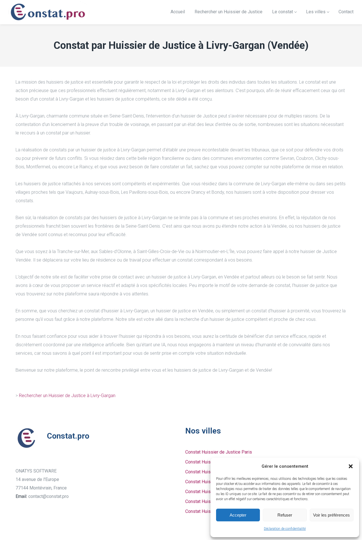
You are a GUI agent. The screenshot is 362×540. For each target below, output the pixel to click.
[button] (351, 466)
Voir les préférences (331, 515)
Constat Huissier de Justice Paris (218, 452)
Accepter (238, 515)
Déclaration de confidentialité (285, 529)
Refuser (284, 515)
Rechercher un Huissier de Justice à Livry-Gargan (67, 395)
